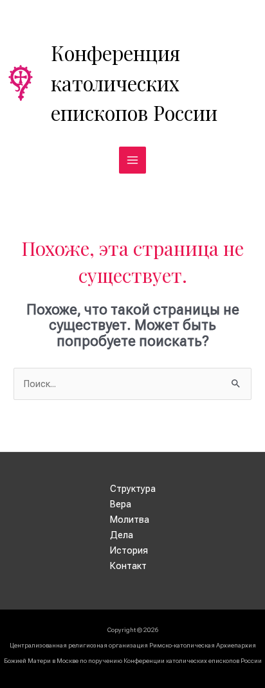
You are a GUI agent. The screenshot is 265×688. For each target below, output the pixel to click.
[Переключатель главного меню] (132, 160)
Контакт (128, 566)
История (129, 550)
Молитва (129, 519)
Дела (121, 535)
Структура (133, 488)
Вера (120, 504)
